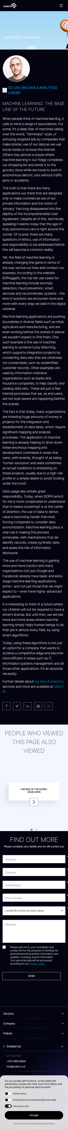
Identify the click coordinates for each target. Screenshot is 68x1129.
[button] (34, 1115)
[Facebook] (6, 706)
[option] (34, 791)
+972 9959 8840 (16, 1061)
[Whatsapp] (49, 706)
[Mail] (38, 706)
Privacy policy (37, 963)
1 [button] (31, 830)
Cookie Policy (47, 1123)
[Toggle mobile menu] (61, 5)
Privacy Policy (30, 1123)
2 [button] (36, 830)
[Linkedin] (28, 706)
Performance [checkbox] (19, 1093)
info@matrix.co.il (16, 1066)
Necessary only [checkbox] (21, 1106)
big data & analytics (49, 681)
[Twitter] (17, 706)
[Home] (10, 5)
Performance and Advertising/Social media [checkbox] (34, 1099)
